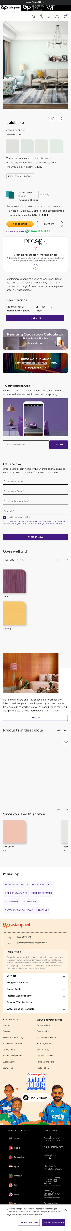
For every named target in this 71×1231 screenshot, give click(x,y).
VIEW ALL (62, 730)
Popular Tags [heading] (11, 874)
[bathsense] (53, 1147)
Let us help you (12, 464)
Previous (58, 560)
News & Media (9, 1049)
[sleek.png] (53, 1138)
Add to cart (20, 224)
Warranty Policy (44, 1043)
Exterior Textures (41, 893)
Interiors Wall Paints (16, 884)
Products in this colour (23, 730)
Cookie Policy (43, 1031)
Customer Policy (44, 1025)
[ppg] (53, 1181)
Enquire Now (35, 537)
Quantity (44, 194)
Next (66, 560)
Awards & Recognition (13, 1055)
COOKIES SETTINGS (29, 1222)
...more (38, 166)
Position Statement (45, 1055)
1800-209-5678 (24, 937)
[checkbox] (4, 517)
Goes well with (15, 551)
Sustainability (9, 1062)
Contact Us (8, 1068)
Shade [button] (20, 559)
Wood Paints (11, 901)
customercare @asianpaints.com (32, 942)
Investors (7, 1025)
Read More (35, 317)
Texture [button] (9, 559)
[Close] (65, 1209)
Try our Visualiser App (16, 386)
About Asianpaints (11, 1019)
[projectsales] (53, 1168)
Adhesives (43, 910)
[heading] (20, 176)
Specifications (16, 300)
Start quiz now (33, 367)
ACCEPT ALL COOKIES (54, 1222)
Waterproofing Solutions (19, 910)
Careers (6, 1031)
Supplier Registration (12, 1043)
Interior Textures (42, 884)
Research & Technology (13, 1037)
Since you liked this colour (24, 814)
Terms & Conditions (45, 1062)
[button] (57, 16)
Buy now (49, 224)
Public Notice (43, 1068)
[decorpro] (53, 1156)
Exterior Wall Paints (16, 893)
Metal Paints (29, 901)
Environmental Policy (46, 1037)
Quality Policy (43, 1049)
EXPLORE (35, 717)
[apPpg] (53, 1194)
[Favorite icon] (66, 741)
